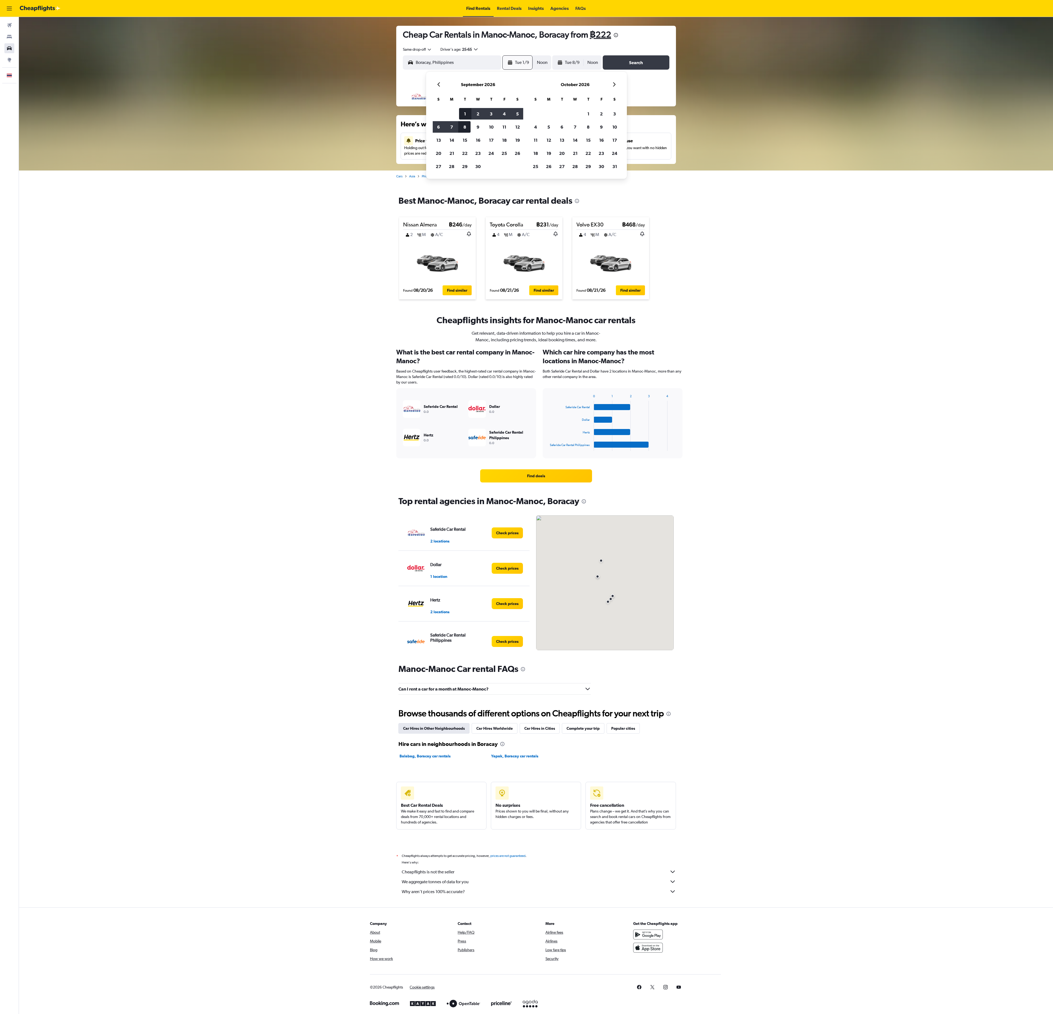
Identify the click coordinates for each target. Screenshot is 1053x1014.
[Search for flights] (9, 25)
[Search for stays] (9, 36)
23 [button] (478, 153)
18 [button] (504, 140)
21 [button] (451, 153)
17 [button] (491, 140)
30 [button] (478, 166)
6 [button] (438, 126)
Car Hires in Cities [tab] (539, 728)
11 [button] (504, 126)
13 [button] (438, 140)
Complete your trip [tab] (583, 728)
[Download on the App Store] (648, 948)
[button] (9, 8)
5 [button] (517, 113)
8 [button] (464, 126)
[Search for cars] (9, 48)
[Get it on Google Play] (648, 934)
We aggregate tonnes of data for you (435, 881)
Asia (412, 176)
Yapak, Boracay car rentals (514, 756)
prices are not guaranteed (507, 856)
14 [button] (451, 140)
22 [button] (465, 153)
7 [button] (451, 126)
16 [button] (478, 140)
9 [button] (478, 126)
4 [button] (504, 113)
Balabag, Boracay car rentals (425, 756)
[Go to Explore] (9, 59)
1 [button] (465, 113)
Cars (399, 176)
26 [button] (517, 153)
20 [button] (438, 153)
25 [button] (504, 153)
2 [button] (478, 113)
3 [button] (491, 113)
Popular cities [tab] (623, 728)
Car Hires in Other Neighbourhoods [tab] (434, 728)
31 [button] (614, 166)
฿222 (600, 34)
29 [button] (465, 166)
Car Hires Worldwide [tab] (494, 728)
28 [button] (451, 166)
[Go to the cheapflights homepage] (40, 8)
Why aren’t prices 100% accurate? (433, 891)
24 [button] (491, 153)
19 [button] (517, 140)
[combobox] (417, 49)
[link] (536, 475)
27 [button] (438, 166)
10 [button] (491, 126)
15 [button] (465, 140)
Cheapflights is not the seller (428, 871)
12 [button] (517, 126)
